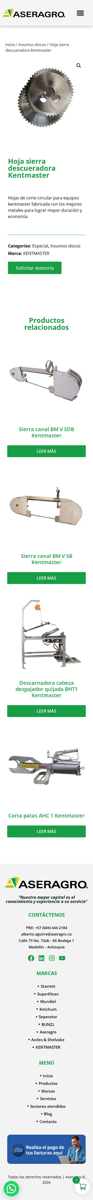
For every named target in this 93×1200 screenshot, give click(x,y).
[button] (78, 65)
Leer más (46, 451)
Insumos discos (32, 44)
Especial (40, 246)
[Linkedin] (41, 958)
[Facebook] (31, 958)
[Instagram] (52, 958)
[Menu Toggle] (80, 13)
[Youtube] (62, 958)
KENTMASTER (36, 253)
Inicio (10, 44)
